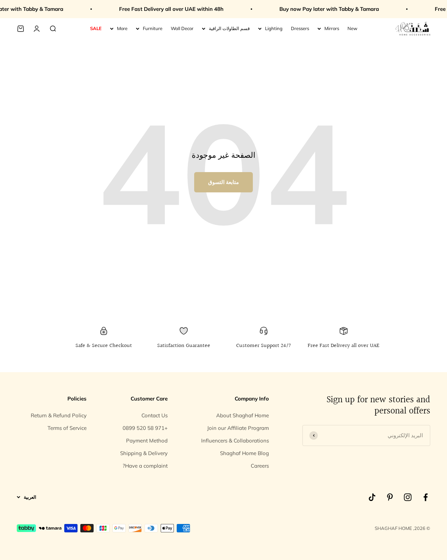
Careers (260, 465)
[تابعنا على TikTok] (372, 497)
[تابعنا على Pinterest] (390, 497)
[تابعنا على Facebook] (425, 497)
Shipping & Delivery (144, 453)
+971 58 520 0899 (145, 428)
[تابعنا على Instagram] (407, 497)
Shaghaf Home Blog (244, 453)
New (352, 28)
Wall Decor (182, 28)
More (122, 28)
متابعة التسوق (223, 182)
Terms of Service (67, 428)
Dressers (300, 28)
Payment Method (147, 440)
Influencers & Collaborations (235, 440)
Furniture (152, 28)
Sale (96, 28)
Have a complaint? (145, 465)
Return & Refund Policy (59, 415)
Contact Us (154, 415)
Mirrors (331, 28)
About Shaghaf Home (242, 415)
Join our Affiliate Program (238, 428)
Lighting (274, 28)
